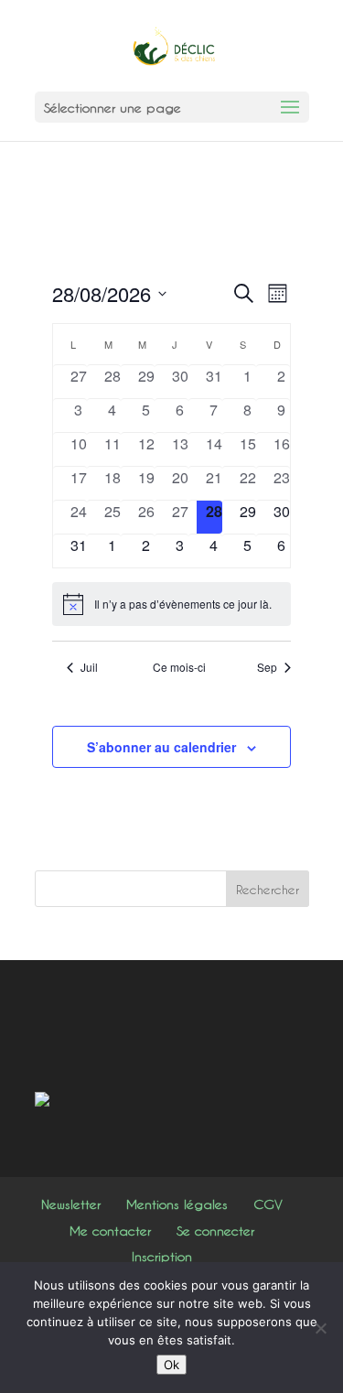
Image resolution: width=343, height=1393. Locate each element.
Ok (171, 1364)
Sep (267, 667)
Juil (89, 667)
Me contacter (110, 1230)
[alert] (171, 604)
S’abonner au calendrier (161, 747)
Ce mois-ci (179, 667)
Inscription (162, 1256)
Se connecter (215, 1230)
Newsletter (71, 1204)
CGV (268, 1204)
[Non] (320, 1328)
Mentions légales (177, 1204)
